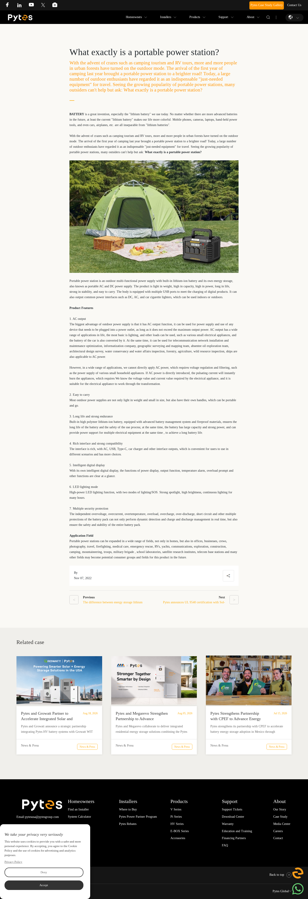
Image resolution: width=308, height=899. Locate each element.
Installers (165, 17)
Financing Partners (234, 838)
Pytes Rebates (127, 824)
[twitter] (46, 6)
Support (223, 17)
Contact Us (294, 5)
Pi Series (176, 816)
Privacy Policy (13, 862)
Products (194, 17)
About (250, 17)
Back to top (276, 874)
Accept (43, 885)
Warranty (228, 824)
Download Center (233, 816)
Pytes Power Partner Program (138, 816)
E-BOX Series (179, 831)
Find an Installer (78, 809)
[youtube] (34, 6)
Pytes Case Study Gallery (267, 5)
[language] (290, 17)
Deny (44, 872)
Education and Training (237, 831)
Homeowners (134, 17)
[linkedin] (22, 6)
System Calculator (79, 816)
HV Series (177, 824)
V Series (175, 809)
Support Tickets (232, 809)
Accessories (177, 838)
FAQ (225, 845)
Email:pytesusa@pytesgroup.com (37, 817)
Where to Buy (128, 809)
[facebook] (11, 6)
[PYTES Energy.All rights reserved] (20, 15)
